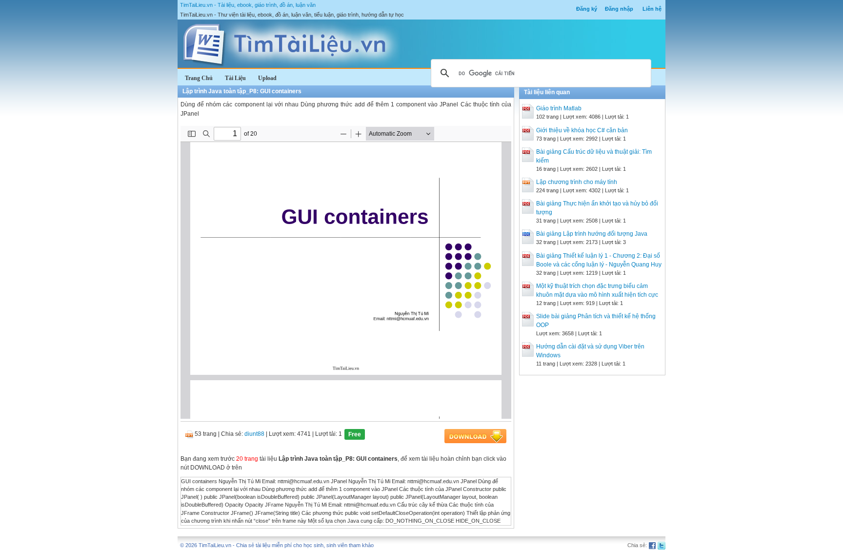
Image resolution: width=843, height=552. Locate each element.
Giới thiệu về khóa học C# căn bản (582, 130)
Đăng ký (586, 9)
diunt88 (254, 433)
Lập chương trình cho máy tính (576, 182)
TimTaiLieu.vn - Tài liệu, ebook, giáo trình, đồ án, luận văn (248, 5)
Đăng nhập (619, 9)
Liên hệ (652, 9)
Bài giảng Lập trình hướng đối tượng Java (591, 233)
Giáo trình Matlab (559, 108)
